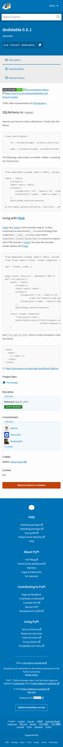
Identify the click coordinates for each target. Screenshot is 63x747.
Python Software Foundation (44, 683)
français (30, 721)
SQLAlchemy (39, 103)
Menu (52, 6)
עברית (29, 727)
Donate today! (31, 674)
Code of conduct (30, 637)
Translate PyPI (30, 602)
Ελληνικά (23, 724)
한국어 (48, 727)
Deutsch (33, 724)
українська (12, 724)
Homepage (12, 382)
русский (20, 727)
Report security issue (31, 633)
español (21, 721)
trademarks (18, 683)
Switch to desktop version (31, 707)
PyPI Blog (30, 559)
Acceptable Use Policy (30, 646)
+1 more (8, 446)
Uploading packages (30, 529)
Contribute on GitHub (30, 598)
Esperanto (38, 727)
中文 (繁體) (56, 724)
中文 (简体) (44, 724)
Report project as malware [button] (31, 485)
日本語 (40, 721)
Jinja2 (16, 227)
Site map (31, 692)
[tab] (31, 60)
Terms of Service (30, 629)
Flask (21, 218)
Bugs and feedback (31, 594)
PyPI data (9, 396)
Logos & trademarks (31, 572)
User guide (30, 533)
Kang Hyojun (17, 462)
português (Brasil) (52, 721)
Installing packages (30, 525)
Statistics (31, 568)
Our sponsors (31, 576)
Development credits (30, 611)
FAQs (31, 541)
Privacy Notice (30, 642)
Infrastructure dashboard (30, 564)
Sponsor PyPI (31, 607)
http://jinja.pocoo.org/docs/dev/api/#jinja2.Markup (32, 368)
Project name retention (30, 537)
